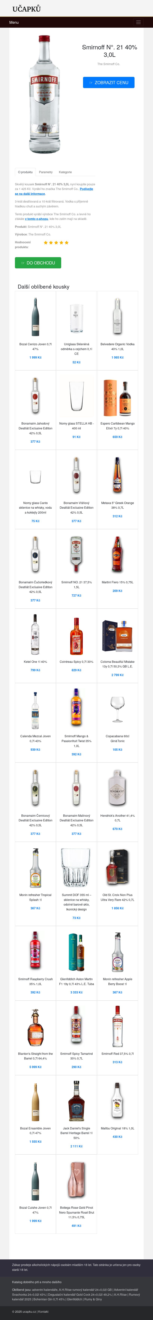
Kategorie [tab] (65, 172)
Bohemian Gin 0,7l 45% (49, 1299)
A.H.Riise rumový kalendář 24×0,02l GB (85, 1289)
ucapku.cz (29, 1311)
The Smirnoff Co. (108, 64)
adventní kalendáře (44, 1289)
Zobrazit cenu (111, 82)
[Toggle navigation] (138, 22)
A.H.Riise (120, 1294)
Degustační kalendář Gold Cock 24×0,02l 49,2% (80, 1294)
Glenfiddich (74, 1299)
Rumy (88, 1299)
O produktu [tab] (25, 172)
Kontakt (43, 1311)
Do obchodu (41, 263)
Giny (99, 1299)
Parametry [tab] (46, 172)
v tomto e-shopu (36, 219)
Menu (14, 22)
